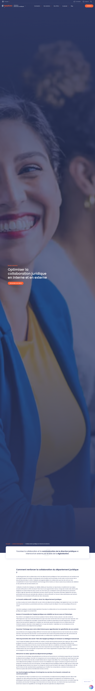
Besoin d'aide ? (87, 681)
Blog (72, 6)
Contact (89, 6)
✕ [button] (92, 680)
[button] (6, 2)
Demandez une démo (16, 283)
